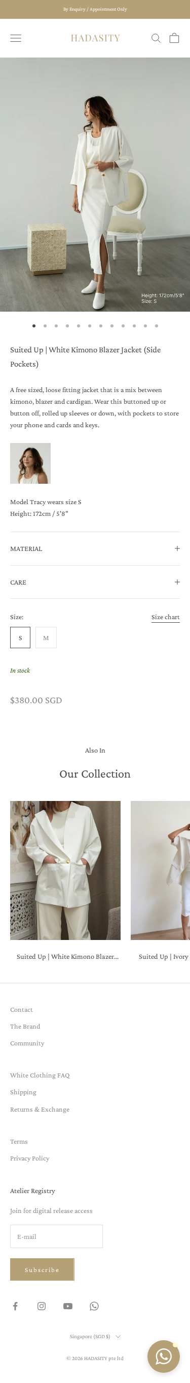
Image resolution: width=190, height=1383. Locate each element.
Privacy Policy (29, 1158)
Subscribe (42, 1270)
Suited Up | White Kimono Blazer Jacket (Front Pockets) (65, 957)
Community (27, 1043)
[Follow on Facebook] (15, 1306)
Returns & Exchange (39, 1109)
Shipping (23, 1092)
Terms (19, 1141)
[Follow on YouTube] (68, 1306)
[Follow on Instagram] (41, 1306)
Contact (21, 1009)
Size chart (165, 617)
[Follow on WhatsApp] (94, 1306)
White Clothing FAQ (39, 1075)
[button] (163, 1356)
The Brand (25, 1026)
